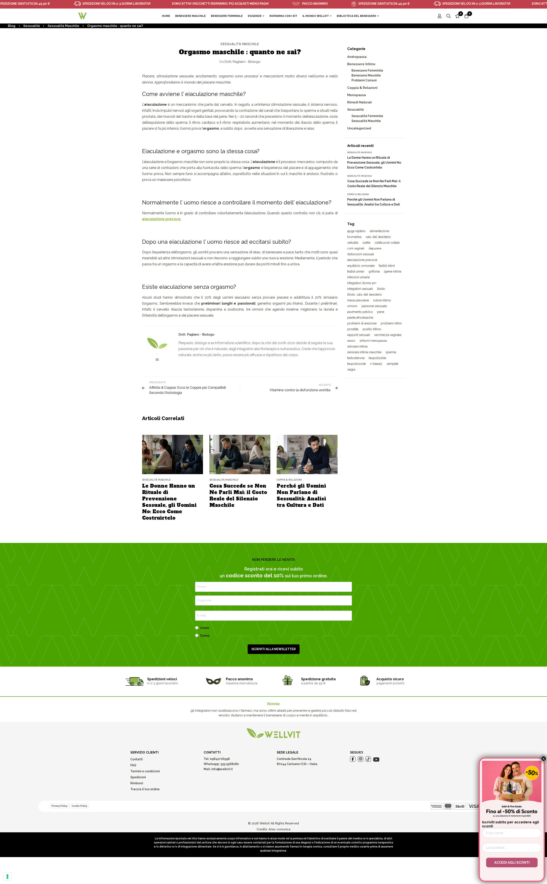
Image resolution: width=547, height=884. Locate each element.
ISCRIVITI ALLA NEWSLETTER (273, 649)
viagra (351, 369)
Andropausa (356, 57)
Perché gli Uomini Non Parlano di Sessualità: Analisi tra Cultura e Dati (301, 495)
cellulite (352, 242)
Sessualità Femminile (367, 116)
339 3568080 (230, 764)
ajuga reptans (356, 231)
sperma (391, 352)
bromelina (354, 237)
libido (381, 288)
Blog (11, 26)
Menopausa (356, 95)
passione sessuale (374, 306)
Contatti (136, 759)
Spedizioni (138, 777)
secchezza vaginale (387, 335)
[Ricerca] (448, 16)
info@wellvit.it (222, 769)
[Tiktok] (368, 759)
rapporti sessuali (358, 335)
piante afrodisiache (360, 317)
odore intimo (382, 300)
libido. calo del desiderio (364, 294)
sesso (351, 340)
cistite (366, 242)
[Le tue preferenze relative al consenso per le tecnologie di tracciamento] (7, 876)
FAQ (133, 765)
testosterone (356, 358)
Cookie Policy (79, 805)
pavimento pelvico (360, 312)
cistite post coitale (387, 242)
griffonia (374, 271)
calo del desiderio (378, 237)
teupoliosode (356, 363)
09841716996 (219, 759)
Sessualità (31, 26)
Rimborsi (136, 783)
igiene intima (392, 271)
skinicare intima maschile (364, 352)
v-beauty (376, 363)
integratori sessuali (360, 288)
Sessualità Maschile (63, 26)
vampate (392, 363)
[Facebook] (353, 759)
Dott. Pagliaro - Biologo (239, 62)
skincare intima (357, 346)
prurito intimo (372, 329)
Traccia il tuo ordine (145, 789)
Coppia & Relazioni (362, 88)
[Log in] (439, 16)
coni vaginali (355, 248)
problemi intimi (391, 323)
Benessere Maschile (366, 75)
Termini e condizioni (145, 771)
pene (380, 312)
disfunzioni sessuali (360, 254)
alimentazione (379, 231)
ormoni (352, 306)
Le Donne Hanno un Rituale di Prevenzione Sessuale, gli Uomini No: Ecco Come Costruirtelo (169, 502)
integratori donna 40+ (361, 283)
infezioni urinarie (358, 277)
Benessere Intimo (361, 64)
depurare (375, 248)
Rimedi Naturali (359, 102)
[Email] (157, 359)
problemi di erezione (361, 323)
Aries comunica (279, 829)
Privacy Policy (59, 805)
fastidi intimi (387, 265)
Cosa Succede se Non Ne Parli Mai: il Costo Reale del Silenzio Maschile (238, 495)
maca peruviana (358, 300)
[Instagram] (360, 759)
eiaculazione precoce (362, 260)
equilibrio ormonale (361, 265)
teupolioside (377, 358)
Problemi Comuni (364, 80)
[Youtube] (376, 759)
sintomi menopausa (373, 340)
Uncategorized (359, 128)
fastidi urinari (355, 271)
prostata (352, 329)
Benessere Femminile (367, 70)
